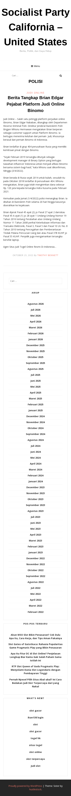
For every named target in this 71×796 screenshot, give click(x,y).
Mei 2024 (35, 457)
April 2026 (35, 321)
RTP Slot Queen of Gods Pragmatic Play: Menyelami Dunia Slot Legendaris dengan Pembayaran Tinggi (35, 670)
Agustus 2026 (36, 303)
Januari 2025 (35, 410)
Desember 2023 (35, 487)
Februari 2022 (35, 611)
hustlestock (35, 789)
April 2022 (35, 599)
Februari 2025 (35, 404)
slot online (35, 752)
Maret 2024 (35, 469)
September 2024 (35, 434)
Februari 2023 (35, 546)
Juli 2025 (35, 374)
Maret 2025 (35, 398)
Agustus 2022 (36, 582)
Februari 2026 (35, 333)
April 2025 (35, 392)
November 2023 (35, 493)
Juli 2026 (35, 309)
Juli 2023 (35, 516)
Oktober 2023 (35, 499)
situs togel (35, 745)
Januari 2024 (35, 481)
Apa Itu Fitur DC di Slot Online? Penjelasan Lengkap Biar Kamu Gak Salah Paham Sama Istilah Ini (35, 657)
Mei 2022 (35, 593)
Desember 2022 (35, 558)
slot (35, 724)
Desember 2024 (35, 416)
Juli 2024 (35, 445)
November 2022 (35, 564)
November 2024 (35, 422)
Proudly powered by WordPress (25, 785)
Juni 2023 (35, 522)
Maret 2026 (35, 327)
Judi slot (35, 765)
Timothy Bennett (47, 255)
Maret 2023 (35, 540)
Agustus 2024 (36, 439)
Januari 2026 (35, 339)
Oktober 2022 (35, 570)
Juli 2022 (35, 587)
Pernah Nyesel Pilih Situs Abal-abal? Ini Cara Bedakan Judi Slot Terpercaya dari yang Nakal (35, 683)
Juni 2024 (35, 451)
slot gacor (35, 710)
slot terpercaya (35, 758)
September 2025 (35, 363)
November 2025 (35, 351)
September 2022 (35, 576)
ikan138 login (35, 717)
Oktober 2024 (35, 428)
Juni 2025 (35, 380)
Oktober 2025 (35, 357)
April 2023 (35, 534)
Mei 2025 (35, 386)
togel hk (36, 738)
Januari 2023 (35, 552)
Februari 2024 (35, 475)
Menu (37, 66)
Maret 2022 (35, 605)
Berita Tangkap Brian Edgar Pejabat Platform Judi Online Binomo (35, 104)
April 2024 (35, 463)
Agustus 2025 (36, 368)
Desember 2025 (35, 345)
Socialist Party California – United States (35, 27)
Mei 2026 (35, 315)
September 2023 (35, 505)
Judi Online (36, 92)
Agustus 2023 (36, 511)
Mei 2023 (35, 528)
